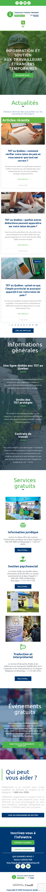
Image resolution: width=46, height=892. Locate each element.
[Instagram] (21, 3)
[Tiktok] (29, 3)
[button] (23, 22)
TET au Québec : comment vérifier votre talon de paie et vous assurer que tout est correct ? (23, 155)
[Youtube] (25, 3)
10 (36, 325)
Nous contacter (23, 859)
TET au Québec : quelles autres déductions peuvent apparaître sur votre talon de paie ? (23, 223)
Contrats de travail (23, 435)
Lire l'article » (23, 179)
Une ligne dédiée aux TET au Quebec (23, 367)
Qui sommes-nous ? (23, 856)
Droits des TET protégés (23, 401)
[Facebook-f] (17, 3)
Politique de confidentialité (23, 862)
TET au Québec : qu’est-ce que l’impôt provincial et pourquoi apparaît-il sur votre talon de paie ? (23, 290)
